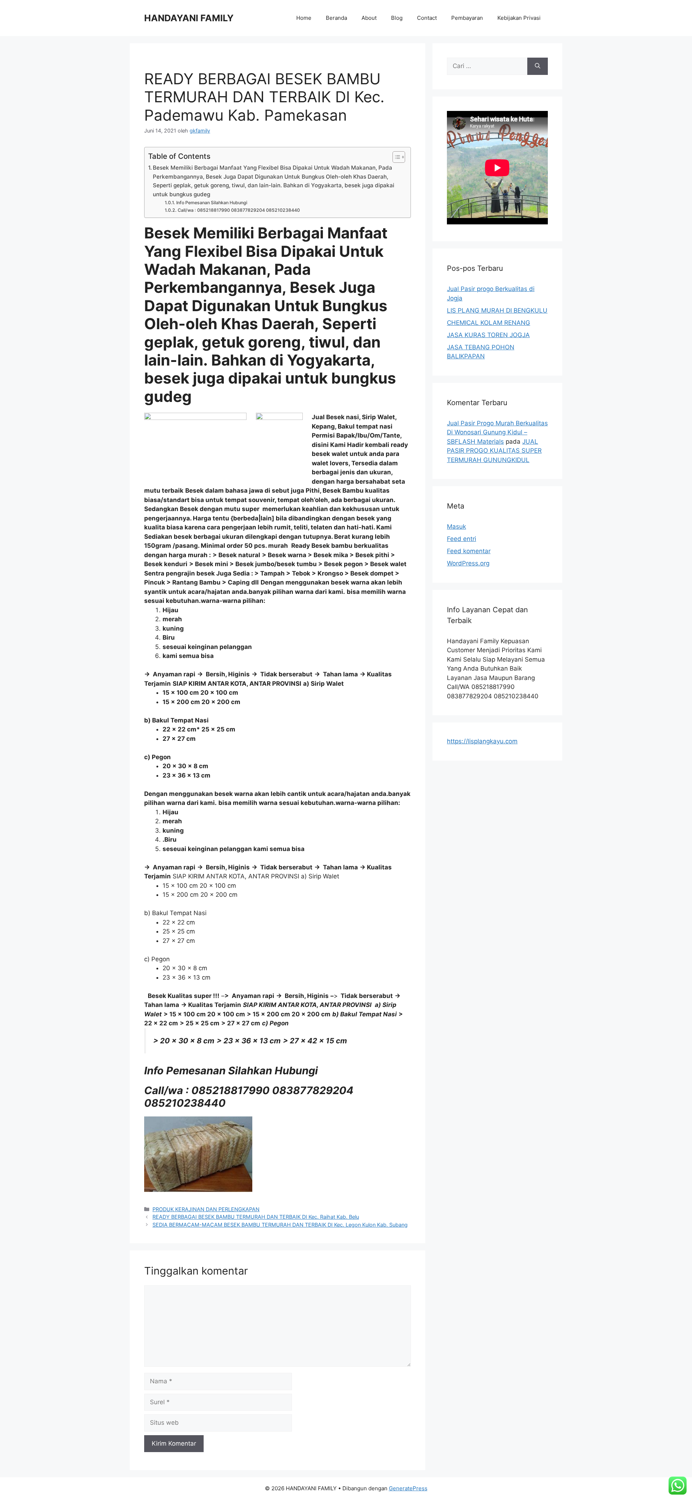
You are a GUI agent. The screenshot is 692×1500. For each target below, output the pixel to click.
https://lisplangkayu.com (482, 741)
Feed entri (461, 538)
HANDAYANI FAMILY (189, 18)
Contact (427, 17)
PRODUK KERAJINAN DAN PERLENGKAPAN (206, 1209)
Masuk (456, 526)
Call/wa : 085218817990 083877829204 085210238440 (239, 210)
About (369, 17)
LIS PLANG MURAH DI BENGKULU (497, 310)
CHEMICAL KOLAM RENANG (488, 322)
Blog (397, 17)
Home (303, 17)
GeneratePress (408, 1488)
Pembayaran (467, 17)
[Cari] (537, 66)
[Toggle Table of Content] (395, 157)
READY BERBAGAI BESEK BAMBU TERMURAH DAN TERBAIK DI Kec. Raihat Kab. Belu (255, 1217)
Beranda (336, 17)
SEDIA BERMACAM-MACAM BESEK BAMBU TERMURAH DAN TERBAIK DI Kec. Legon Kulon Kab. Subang (280, 1225)
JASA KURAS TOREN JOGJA (488, 335)
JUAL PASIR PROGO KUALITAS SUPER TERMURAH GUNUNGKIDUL (494, 451)
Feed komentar (469, 551)
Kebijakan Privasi (519, 17)
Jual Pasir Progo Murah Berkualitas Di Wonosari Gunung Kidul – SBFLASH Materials (497, 432)
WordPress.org (468, 563)
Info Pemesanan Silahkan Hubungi (211, 202)
